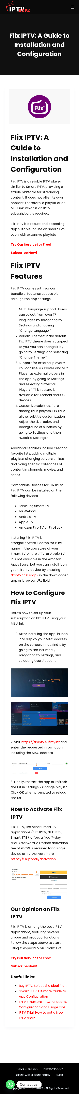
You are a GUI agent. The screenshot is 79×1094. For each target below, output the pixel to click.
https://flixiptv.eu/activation (33, 859)
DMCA (59, 1075)
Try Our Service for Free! (31, 244)
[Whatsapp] (10, 1084)
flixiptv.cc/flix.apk (24, 575)
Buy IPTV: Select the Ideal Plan (42, 985)
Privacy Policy (53, 1069)
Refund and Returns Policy (33, 1075)
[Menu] (72, 7)
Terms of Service (27, 1069)
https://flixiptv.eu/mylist (40, 742)
